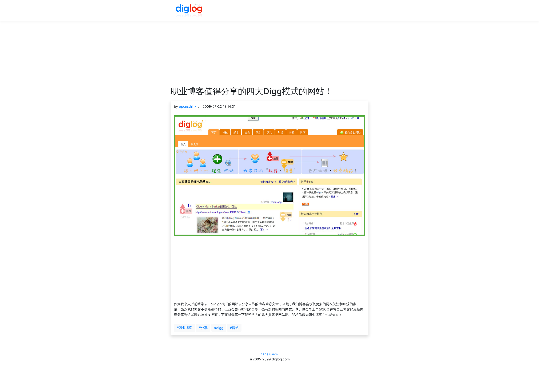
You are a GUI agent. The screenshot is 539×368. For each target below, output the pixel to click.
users (273, 354)
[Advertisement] (269, 56)
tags (264, 354)
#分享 (203, 328)
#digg (218, 328)
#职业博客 (184, 328)
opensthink (187, 106)
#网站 (234, 328)
